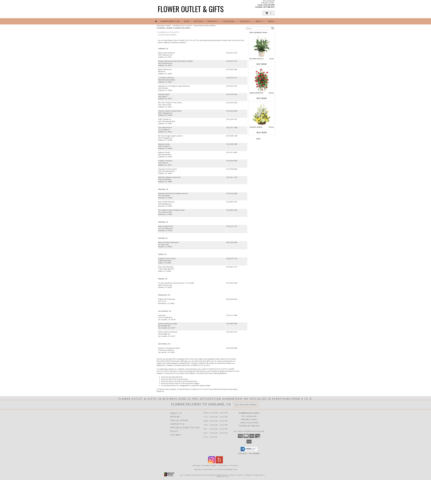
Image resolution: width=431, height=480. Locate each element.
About (259, 21)
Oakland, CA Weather (203, 469)
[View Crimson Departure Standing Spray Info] (261, 80)
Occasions (228, 21)
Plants (258, 139)
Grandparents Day (170, 21)
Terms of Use (222, 477)
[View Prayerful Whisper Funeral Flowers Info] (261, 114)
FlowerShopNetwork (217, 475)
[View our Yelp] (219, 463)
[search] (272, 28)
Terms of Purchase (254, 475)
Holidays (245, 21)
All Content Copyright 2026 (193, 475)
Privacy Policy (236, 475)
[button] (268, 13)
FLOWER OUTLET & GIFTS (191, 8)
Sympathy (212, 21)
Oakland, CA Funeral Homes (204, 466)
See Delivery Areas (246, 404)
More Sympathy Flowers (258, 32)
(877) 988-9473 (268, 7)
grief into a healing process (179, 359)
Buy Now (262, 64)
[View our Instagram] (211, 463)
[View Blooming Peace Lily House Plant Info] (261, 46)
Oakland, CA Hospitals (229, 466)
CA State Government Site (225, 469)
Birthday (198, 21)
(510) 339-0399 (268, 5)
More (271, 21)
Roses (187, 21)
